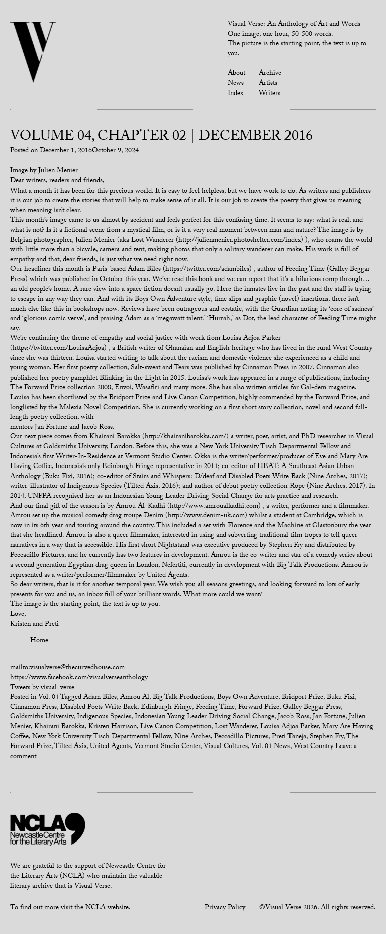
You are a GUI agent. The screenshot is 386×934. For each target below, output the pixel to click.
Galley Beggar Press (312, 708)
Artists (268, 84)
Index (235, 94)
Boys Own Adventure (247, 698)
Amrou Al (134, 698)
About (236, 74)
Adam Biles (100, 698)
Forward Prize (258, 708)
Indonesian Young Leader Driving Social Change (204, 717)
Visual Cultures (226, 747)
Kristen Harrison (112, 727)
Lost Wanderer (236, 727)
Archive (270, 74)
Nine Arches (192, 737)
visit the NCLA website (95, 908)
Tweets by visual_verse (42, 688)
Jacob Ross (293, 717)
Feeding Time (215, 708)
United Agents (110, 747)
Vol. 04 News (270, 747)
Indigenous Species (104, 717)
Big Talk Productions (183, 698)
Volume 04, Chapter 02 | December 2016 (161, 138)
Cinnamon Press (33, 708)
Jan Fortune (329, 717)
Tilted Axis (70, 747)
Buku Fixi (341, 698)
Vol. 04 (48, 698)
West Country (313, 747)
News (236, 84)
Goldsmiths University (41, 717)
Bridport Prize (302, 698)
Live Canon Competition (175, 727)
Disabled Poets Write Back (98, 708)
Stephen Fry (326, 737)
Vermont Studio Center (167, 747)
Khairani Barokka (59, 727)
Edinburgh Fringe (166, 708)
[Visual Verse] (33, 53)
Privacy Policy (225, 908)
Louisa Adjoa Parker (289, 727)
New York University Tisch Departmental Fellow (101, 737)
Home (39, 641)
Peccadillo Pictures (241, 737)
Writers (269, 94)
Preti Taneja (289, 737)
